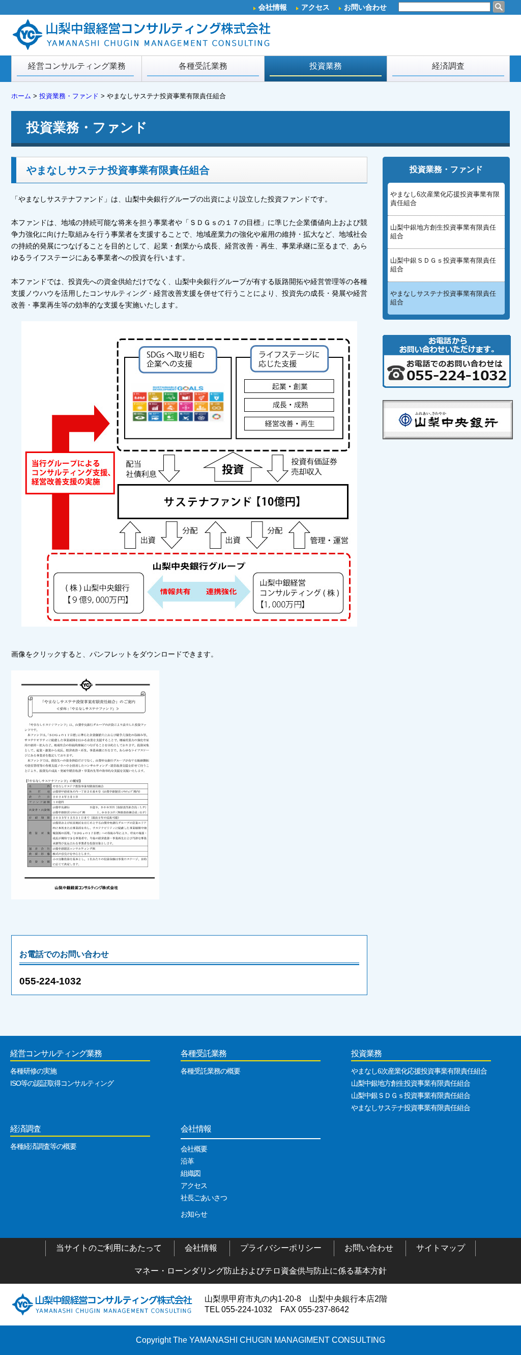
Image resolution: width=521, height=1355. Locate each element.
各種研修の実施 (33, 1071)
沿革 (187, 1161)
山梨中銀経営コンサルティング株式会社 (102, 1304)
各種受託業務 (203, 66)
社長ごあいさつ (204, 1198)
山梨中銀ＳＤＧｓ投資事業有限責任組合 (443, 265)
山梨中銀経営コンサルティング (143, 35)
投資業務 (325, 66)
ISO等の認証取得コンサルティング (61, 1083)
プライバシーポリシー (281, 1248)
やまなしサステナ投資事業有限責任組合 (443, 298)
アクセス (315, 7)
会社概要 (194, 1149)
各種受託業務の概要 (210, 1071)
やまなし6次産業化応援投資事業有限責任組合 (445, 198)
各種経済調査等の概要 (43, 1146)
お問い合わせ (365, 7)
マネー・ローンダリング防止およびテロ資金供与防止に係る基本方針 (260, 1270)
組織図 (190, 1173)
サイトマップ (440, 1248)
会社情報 (272, 7)
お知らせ (194, 1214)
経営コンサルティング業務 (77, 66)
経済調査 (448, 66)
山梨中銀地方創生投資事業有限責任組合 (443, 231)
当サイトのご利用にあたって (109, 1248)
